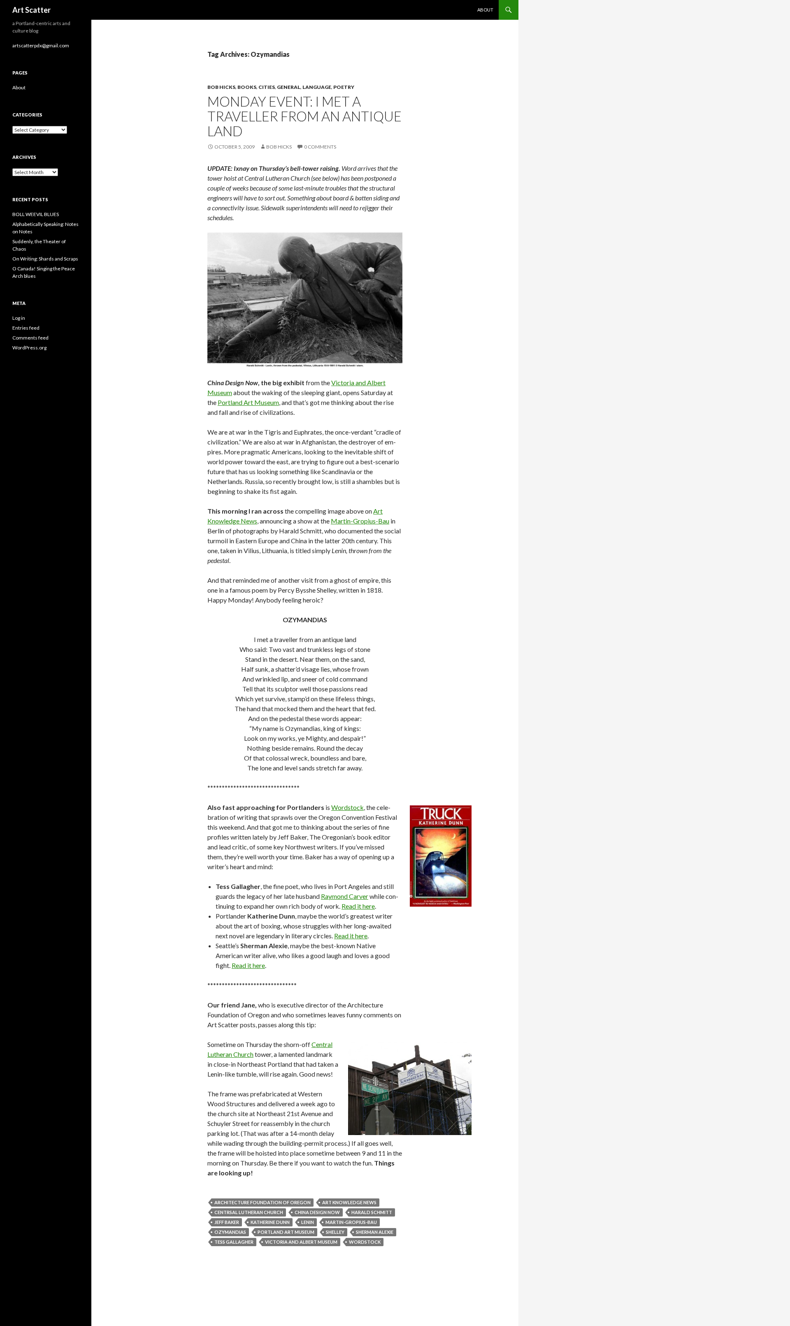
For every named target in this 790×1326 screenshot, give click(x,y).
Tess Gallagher (233, 1242)
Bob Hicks (221, 87)
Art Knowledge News (349, 1202)
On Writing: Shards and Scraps (45, 259)
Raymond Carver (344, 896)
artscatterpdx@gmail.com (40, 45)
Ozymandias (230, 1232)
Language (316, 87)
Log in (18, 318)
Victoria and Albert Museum (301, 1242)
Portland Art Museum (248, 402)
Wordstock (347, 807)
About (485, 9)
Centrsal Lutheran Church (248, 1212)
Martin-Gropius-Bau (360, 521)
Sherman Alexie (374, 1232)
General (288, 87)
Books (246, 87)
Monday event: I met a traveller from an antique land (304, 116)
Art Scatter (31, 9)
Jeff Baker (226, 1222)
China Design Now (317, 1212)
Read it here (358, 906)
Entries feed (26, 328)
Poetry (343, 87)
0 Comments (320, 147)
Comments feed (30, 338)
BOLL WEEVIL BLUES (35, 214)
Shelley (335, 1232)
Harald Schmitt (371, 1212)
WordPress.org (29, 347)
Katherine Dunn (270, 1222)
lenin (307, 1222)
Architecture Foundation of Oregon (262, 1202)
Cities (266, 87)
